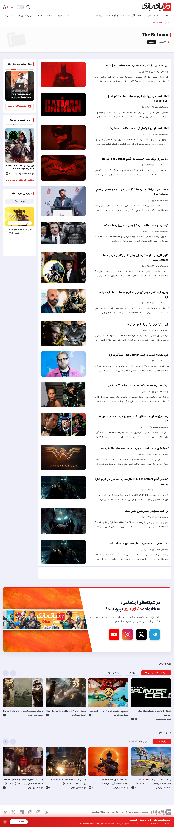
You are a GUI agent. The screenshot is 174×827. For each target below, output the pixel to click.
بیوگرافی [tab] (132, 672)
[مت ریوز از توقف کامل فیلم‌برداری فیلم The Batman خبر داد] (63, 168)
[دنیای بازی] (156, 7)
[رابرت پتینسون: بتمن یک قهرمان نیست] (63, 333)
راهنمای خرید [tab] (113, 672)
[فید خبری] (46, 812)
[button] (6, 121)
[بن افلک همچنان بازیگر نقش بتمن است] (63, 521)
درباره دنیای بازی (24, 16)
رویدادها (98, 15)
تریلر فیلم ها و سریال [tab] (138, 741)
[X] (141, 634)
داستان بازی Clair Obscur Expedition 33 (66, 711)
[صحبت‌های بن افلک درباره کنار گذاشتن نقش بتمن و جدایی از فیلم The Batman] (63, 201)
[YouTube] (114, 634)
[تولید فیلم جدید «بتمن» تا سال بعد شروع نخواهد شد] (63, 552)
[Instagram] (127, 634)
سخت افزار (136, 15)
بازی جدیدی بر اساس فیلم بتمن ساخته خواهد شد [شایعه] (137, 66)
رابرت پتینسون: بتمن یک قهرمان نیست (147, 324)
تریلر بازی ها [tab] (162, 741)
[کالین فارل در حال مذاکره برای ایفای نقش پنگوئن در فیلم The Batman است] (63, 267)
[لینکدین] (22, 812)
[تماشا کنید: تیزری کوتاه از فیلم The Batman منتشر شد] (63, 137)
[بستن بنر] (5, 822)
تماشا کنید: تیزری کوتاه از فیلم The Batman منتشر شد (138, 128)
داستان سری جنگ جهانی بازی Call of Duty (23, 711)
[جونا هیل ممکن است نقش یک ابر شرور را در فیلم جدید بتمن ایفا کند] (63, 424)
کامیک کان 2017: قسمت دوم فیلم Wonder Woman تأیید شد (134, 449)
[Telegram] (154, 634)
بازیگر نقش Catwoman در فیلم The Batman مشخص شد (136, 386)
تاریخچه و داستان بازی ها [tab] (156, 672)
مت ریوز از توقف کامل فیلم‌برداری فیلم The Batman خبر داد (135, 159)
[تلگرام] (5, 812)
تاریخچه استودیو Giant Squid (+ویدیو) (109, 711)
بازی (167, 15)
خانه (169, 22)
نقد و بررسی (153, 15)
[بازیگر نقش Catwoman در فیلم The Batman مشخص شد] (63, 394)
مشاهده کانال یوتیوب (17, 106)
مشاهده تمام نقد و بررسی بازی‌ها (20, 180)
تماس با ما (8, 16)
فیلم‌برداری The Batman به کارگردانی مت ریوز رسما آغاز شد (136, 225)
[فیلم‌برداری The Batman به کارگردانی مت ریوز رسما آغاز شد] (63, 233)
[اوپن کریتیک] (30, 812)
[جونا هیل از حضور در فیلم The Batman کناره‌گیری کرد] (63, 364)
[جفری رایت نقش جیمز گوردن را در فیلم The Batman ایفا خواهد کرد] (63, 301)
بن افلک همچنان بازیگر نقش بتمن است (147, 511)
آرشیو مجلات (63, 16)
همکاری (39, 16)
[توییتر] (13, 812)
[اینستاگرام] (38, 812)
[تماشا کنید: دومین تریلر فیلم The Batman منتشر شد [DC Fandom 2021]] (63, 105)
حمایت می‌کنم (18, 821)
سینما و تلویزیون (116, 15)
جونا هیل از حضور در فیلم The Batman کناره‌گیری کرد (139, 355)
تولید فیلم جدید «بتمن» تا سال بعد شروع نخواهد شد (139, 544)
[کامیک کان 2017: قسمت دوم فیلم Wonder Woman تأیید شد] (63, 457)
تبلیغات (50, 16)
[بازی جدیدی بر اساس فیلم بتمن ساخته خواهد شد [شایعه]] (63, 74)
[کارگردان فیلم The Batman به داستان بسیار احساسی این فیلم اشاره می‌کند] (63, 487)
